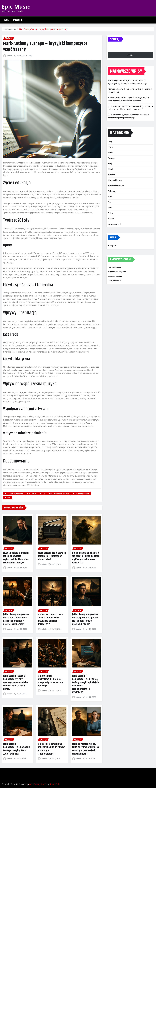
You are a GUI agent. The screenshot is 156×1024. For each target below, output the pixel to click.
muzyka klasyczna (82, 493)
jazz (43, 493)
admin (9, 55)
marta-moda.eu (114, 267)
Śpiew (110, 213)
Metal (110, 169)
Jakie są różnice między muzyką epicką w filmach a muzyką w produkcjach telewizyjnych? (86, 749)
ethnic (110, 152)
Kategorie (17, 20)
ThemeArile (55, 784)
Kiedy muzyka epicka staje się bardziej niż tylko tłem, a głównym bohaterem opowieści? (86, 558)
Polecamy (112, 191)
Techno (111, 218)
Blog (110, 141)
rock (8, 497)
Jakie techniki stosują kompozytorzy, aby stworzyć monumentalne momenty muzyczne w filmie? (15, 682)
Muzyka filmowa (115, 180)
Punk (110, 196)
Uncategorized (114, 224)
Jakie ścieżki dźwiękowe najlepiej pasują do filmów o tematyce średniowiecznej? (51, 749)
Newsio (44, 784)
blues (110, 147)
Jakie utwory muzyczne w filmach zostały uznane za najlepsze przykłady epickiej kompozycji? (16, 619)
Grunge (111, 158)
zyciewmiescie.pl (115, 276)
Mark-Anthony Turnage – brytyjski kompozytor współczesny (43, 29)
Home (6, 20)
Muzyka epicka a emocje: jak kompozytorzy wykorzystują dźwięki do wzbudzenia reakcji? (16, 558)
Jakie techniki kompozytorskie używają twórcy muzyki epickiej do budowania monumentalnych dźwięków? (85, 684)
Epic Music (16, 6)
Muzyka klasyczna (116, 185)
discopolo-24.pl (114, 280)
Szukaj (114, 39)
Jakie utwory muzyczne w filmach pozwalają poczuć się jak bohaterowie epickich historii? (85, 619)
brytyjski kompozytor (15, 493)
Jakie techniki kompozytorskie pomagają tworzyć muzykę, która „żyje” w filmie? (16, 749)
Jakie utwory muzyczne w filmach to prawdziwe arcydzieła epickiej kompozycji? (50, 619)
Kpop (110, 163)
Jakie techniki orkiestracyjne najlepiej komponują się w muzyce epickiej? (50, 681)
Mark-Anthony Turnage (60, 493)
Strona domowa (10, 29)
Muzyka (111, 174)
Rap (109, 202)
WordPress (34, 784)
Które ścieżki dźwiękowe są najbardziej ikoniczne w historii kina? (52, 556)
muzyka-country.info (117, 271)
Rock (110, 207)
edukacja (32, 493)
